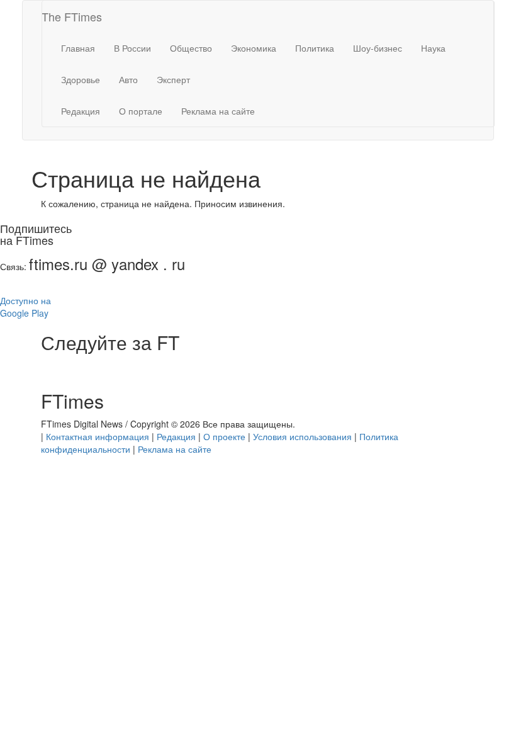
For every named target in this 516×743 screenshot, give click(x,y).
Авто (128, 79)
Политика (314, 48)
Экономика (253, 48)
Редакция (80, 111)
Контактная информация (97, 436)
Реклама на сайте (218, 111)
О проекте (224, 436)
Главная (78, 48)
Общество (191, 48)
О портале (140, 111)
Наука (433, 48)
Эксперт (173, 79)
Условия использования (302, 436)
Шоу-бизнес (377, 48)
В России (132, 48)
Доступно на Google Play (25, 306)
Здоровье (80, 79)
